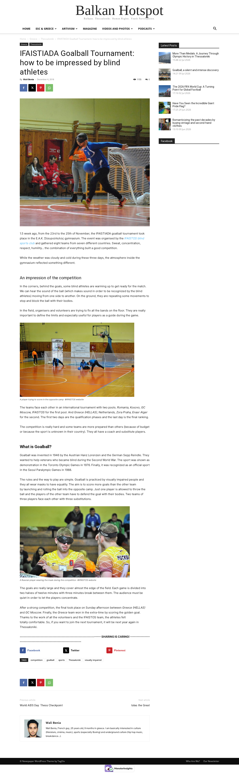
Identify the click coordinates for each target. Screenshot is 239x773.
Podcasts (145, 28)
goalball (50, 660)
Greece (33, 38)
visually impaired (93, 660)
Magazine (90, 28)
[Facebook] (23, 88)
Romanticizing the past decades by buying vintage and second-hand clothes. (194, 122)
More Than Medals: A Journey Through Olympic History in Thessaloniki (196, 55)
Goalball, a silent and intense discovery (196, 70)
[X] (32, 88)
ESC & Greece (45, 28)
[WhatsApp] (49, 88)
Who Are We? (193, 761)
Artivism (68, 28)
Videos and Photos (116, 28)
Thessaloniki (47, 38)
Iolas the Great (140, 705)
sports (61, 660)
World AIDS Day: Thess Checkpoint (41, 705)
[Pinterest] (40, 88)
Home (26, 28)
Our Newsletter (211, 761)
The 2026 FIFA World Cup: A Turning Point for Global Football (193, 88)
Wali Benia (28, 79)
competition (37, 660)
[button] (214, 29)
